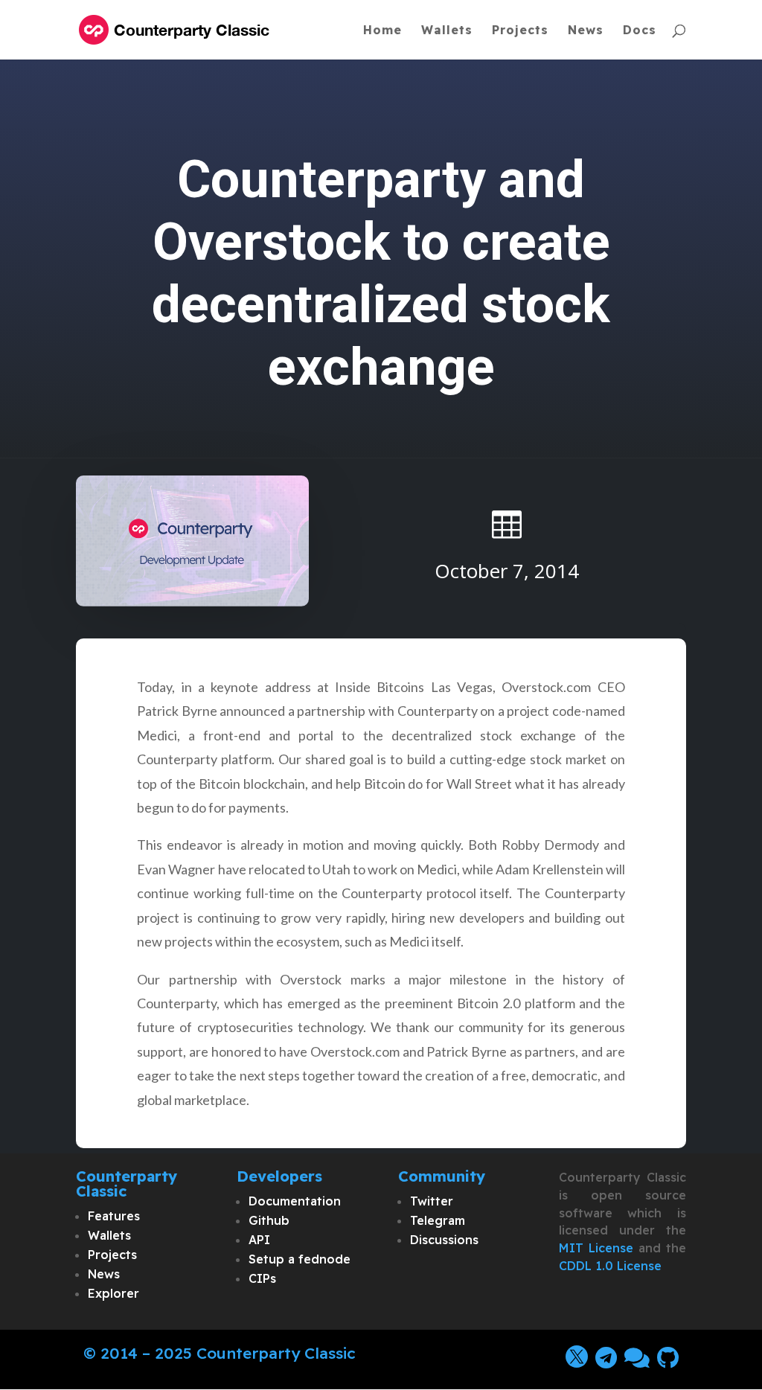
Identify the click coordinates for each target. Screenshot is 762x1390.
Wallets (447, 31)
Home (382, 31)
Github (269, 1220)
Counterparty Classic (276, 1352)
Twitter (431, 1201)
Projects (520, 31)
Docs (639, 31)
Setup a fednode (299, 1259)
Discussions (444, 1239)
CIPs (262, 1278)
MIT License (596, 1247)
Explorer (113, 1293)
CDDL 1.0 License (610, 1265)
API (259, 1239)
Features (114, 1215)
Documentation (295, 1201)
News (585, 31)
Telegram (437, 1220)
